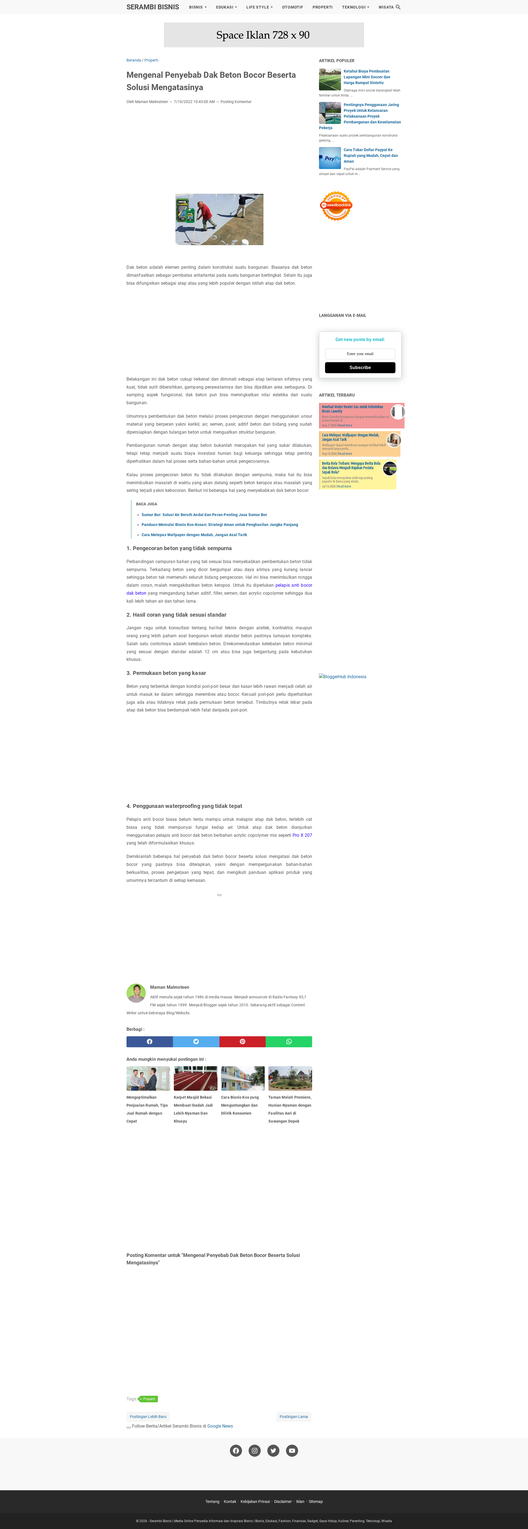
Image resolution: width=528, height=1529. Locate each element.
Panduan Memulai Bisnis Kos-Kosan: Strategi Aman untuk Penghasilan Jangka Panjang (220, 524)
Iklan (300, 1501)
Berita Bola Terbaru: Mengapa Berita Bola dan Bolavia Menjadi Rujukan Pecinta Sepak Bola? (351, 467)
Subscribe (360, 367)
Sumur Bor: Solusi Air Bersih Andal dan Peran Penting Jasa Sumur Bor (204, 515)
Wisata (386, 7)
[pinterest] (242, 1041)
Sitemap (316, 1501)
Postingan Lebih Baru (148, 1416)
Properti (323, 7)
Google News (220, 1426)
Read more (345, 425)
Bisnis (196, 7)
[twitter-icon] (273, 1451)
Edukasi (224, 7)
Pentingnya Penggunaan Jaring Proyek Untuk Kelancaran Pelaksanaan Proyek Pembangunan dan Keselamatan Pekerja (360, 116)
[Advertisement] (219, 149)
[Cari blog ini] (398, 7)
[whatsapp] (289, 1041)
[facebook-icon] (236, 1451)
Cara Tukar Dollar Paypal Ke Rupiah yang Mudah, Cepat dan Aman (371, 156)
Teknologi (353, 7)
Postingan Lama (294, 1416)
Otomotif (292, 7)
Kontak (230, 1501)
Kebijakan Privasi (255, 1501)
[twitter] (196, 1041)
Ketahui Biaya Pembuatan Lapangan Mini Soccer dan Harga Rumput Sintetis (367, 77)
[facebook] (150, 1041)
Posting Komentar (236, 101)
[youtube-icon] (292, 1451)
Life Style (257, 7)
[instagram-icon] (255, 1451)
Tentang (212, 1501)
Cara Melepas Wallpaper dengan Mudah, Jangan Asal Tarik (194, 535)
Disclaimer (283, 1501)
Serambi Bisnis (153, 7)
